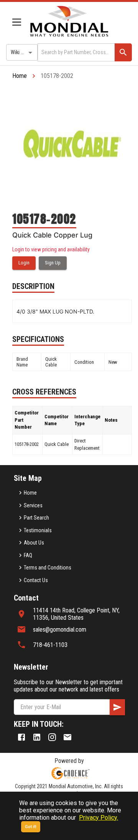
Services (33, 505)
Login (24, 263)
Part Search (36, 518)
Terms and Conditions (47, 567)
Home (19, 75)
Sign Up (53, 263)
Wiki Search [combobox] (23, 52)
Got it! (30, 826)
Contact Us (36, 580)
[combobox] (75, 52)
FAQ (28, 555)
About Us (34, 543)
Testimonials (38, 530)
